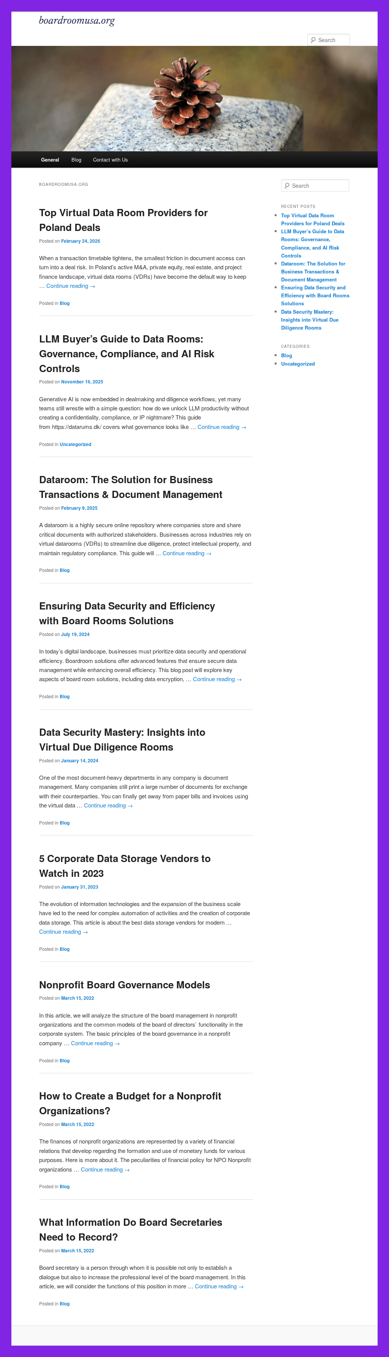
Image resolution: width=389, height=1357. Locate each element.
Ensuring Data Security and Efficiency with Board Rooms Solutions (315, 295)
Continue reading (70, 285)
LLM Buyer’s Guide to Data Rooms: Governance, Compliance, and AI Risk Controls (126, 353)
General (50, 159)
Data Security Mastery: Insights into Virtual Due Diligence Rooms (309, 319)
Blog (76, 159)
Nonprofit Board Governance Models (124, 984)
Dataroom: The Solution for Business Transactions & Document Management (313, 271)
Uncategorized (75, 444)
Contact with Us (110, 159)
